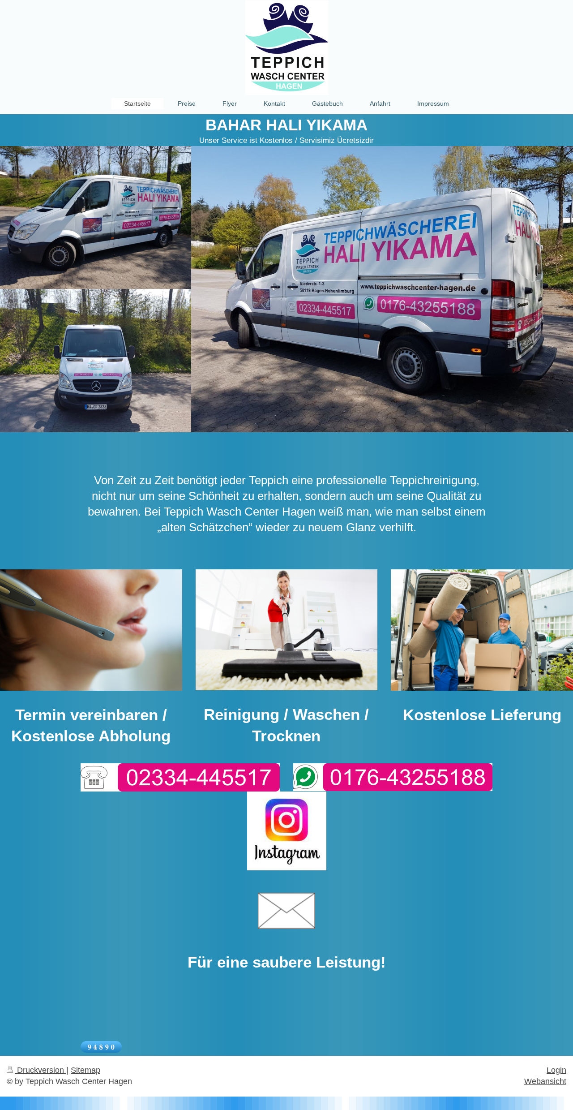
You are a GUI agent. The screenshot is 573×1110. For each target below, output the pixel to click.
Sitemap (85, 1070)
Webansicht (545, 1081)
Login (556, 1070)
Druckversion (40, 1070)
